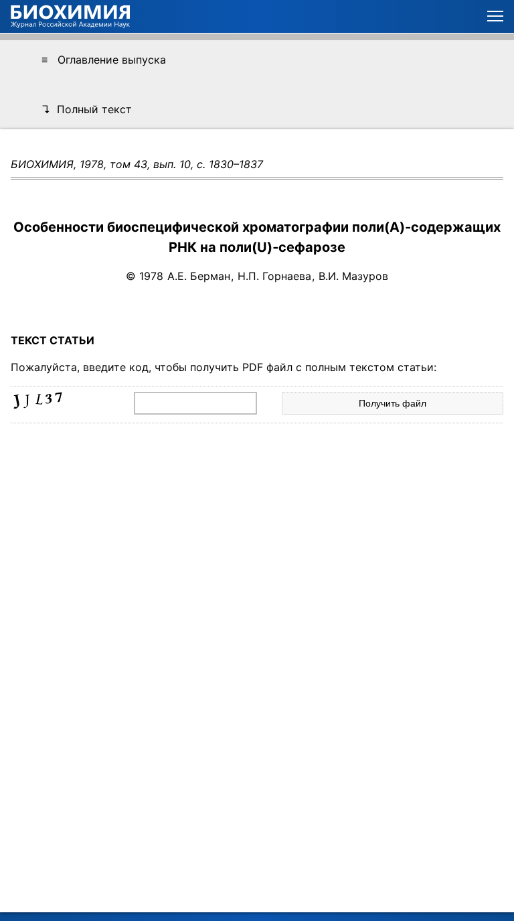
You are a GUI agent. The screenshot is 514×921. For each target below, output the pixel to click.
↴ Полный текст (86, 109)
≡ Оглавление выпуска (103, 59)
